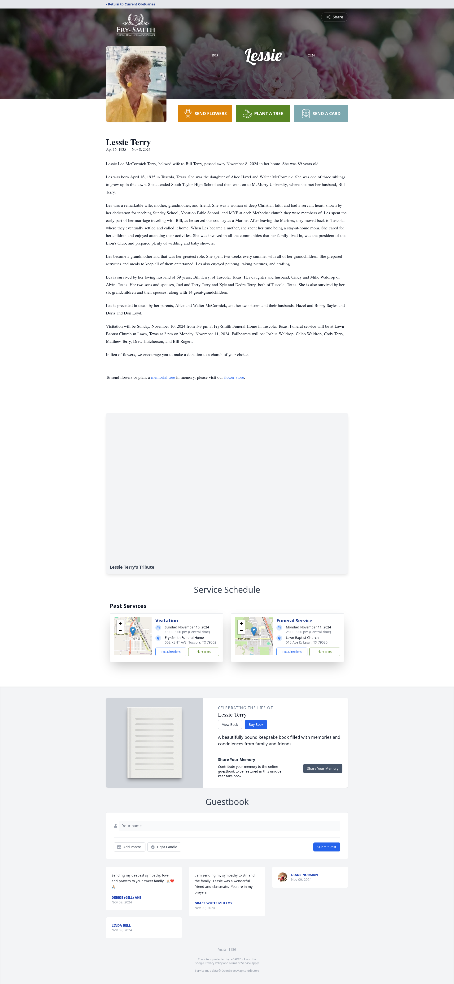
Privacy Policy (214, 963)
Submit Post (326, 847)
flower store (234, 377)
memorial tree (163, 377)
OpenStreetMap (232, 971)
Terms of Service (240, 963)
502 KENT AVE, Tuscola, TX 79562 (190, 642)
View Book (230, 724)
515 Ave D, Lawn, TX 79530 (306, 642)
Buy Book (256, 724)
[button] (133, 631)
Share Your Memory (322, 768)
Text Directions (171, 652)
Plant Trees (203, 652)
